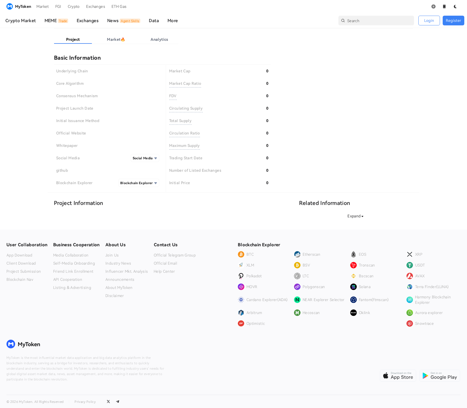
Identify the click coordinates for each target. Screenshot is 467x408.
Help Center (164, 271)
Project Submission (23, 271)
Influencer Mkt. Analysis (126, 271)
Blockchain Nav (19, 279)
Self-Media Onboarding (74, 263)
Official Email (165, 263)
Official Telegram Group (175, 255)
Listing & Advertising (72, 287)
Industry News (118, 263)
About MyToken (119, 287)
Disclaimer (114, 296)
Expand (354, 215)
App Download (19, 255)
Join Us (112, 255)
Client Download (21, 263)
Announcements (120, 279)
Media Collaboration (71, 255)
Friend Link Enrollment (73, 271)
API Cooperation (67, 279)
